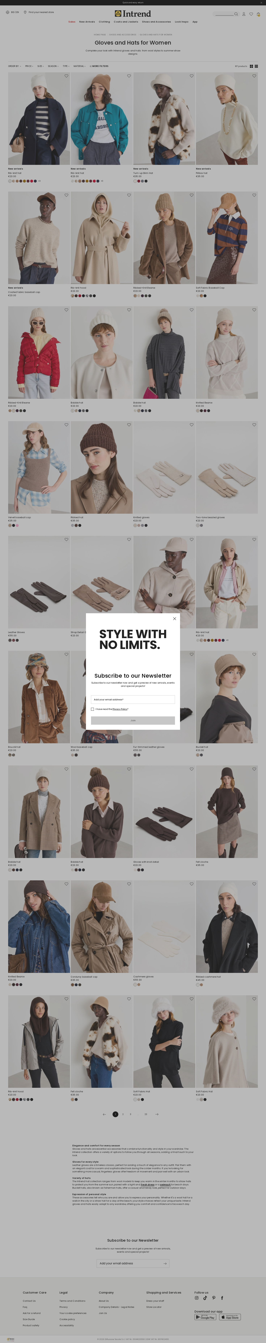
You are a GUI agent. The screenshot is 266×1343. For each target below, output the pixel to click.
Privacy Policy (120, 709)
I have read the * (112, 709)
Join (133, 720)
